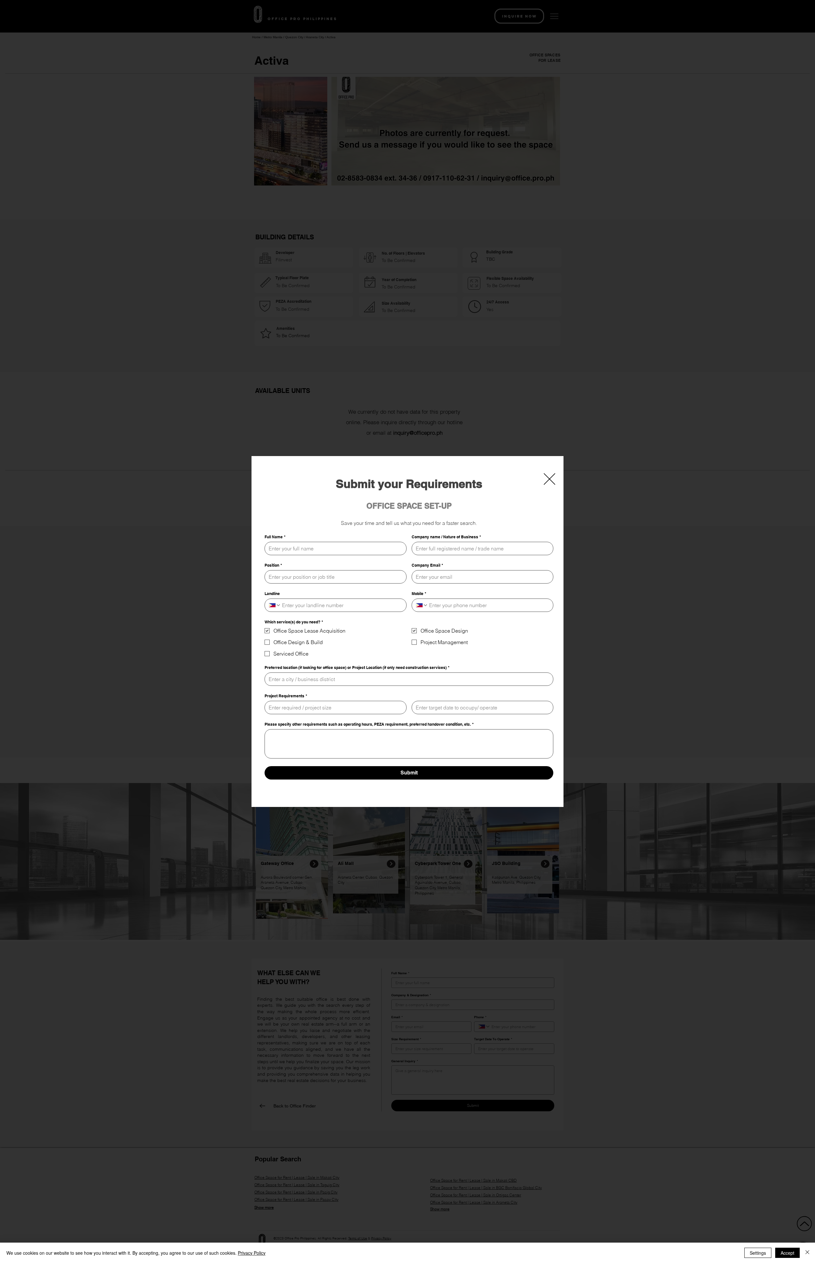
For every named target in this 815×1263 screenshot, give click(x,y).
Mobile (419, 593)
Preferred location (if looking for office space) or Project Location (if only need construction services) (357, 667)
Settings (758, 1253)
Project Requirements (286, 695)
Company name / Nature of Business (446, 536)
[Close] (807, 1253)
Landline (272, 593)
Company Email (427, 565)
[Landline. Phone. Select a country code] (275, 605)
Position (273, 565)
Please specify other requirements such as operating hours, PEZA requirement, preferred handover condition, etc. (369, 724)
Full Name (275, 536)
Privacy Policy (252, 1253)
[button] (549, 479)
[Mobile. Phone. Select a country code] (422, 605)
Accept (787, 1253)
